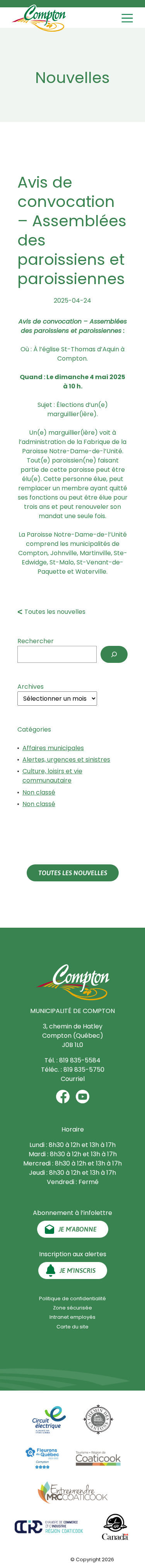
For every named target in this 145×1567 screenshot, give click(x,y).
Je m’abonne (77, 1229)
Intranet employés (72, 1317)
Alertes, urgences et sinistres (66, 759)
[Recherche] (114, 654)
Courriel (73, 1078)
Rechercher (35, 641)
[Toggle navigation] (128, 18)
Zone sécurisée (72, 1307)
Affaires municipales (53, 748)
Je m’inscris (78, 1270)
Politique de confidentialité (72, 1298)
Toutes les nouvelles (54, 611)
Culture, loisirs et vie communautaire (52, 776)
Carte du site (72, 1326)
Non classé (38, 792)
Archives (30, 686)
